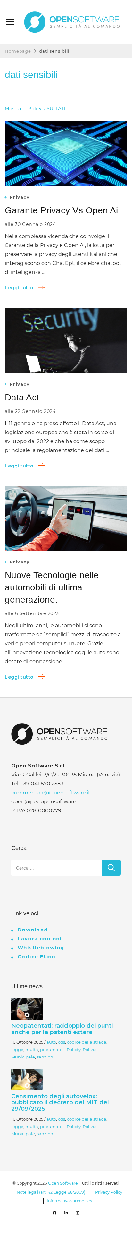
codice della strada (86, 1042)
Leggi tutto (19, 288)
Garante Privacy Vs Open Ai (61, 210)
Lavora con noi (40, 939)
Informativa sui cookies (69, 1200)
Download (33, 930)
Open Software (63, 1183)
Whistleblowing (41, 948)
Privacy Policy (108, 1192)
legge (17, 1049)
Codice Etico (36, 957)
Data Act (22, 397)
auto (51, 1042)
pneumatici (52, 1049)
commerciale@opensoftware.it (50, 793)
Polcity (74, 1049)
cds (61, 1042)
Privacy (19, 197)
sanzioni (45, 1056)
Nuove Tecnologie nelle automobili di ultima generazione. (52, 587)
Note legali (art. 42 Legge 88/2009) (51, 1192)
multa (31, 1049)
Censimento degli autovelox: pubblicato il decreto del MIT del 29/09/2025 (60, 1103)
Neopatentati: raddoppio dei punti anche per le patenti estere (62, 1029)
